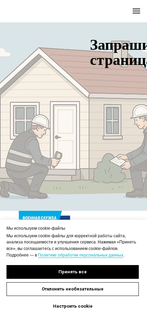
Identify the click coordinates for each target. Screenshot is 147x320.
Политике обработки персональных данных (80, 255)
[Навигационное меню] (136, 11)
